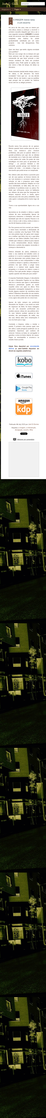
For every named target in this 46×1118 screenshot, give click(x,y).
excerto (26, 430)
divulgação (19, 430)
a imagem (21, 427)
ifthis (31, 430)
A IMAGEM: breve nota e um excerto (24, 21)
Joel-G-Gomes (33, 424)
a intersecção (31, 427)
